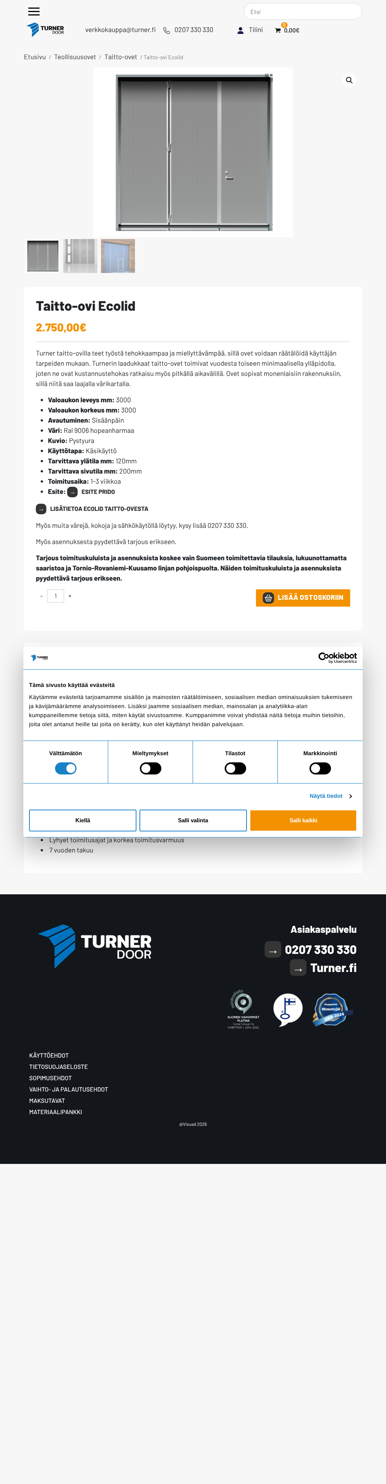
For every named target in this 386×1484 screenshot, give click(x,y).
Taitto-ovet (120, 56)
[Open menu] (34, 11)
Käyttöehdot (49, 1055)
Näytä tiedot (326, 796)
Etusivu (35, 56)
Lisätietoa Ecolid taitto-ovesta (99, 508)
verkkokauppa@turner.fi (120, 29)
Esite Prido (98, 491)
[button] (349, 80)
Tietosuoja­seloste (58, 1066)
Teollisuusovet (75, 56)
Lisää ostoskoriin (310, 597)
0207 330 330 (194, 29)
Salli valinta (193, 820)
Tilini (256, 29)
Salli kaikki (303, 820)
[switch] (150, 768)
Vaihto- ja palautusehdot (68, 1089)
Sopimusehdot (50, 1078)
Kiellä (82, 820)
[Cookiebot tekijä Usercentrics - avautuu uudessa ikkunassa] (324, 658)
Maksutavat (47, 1100)
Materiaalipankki (55, 1112)
